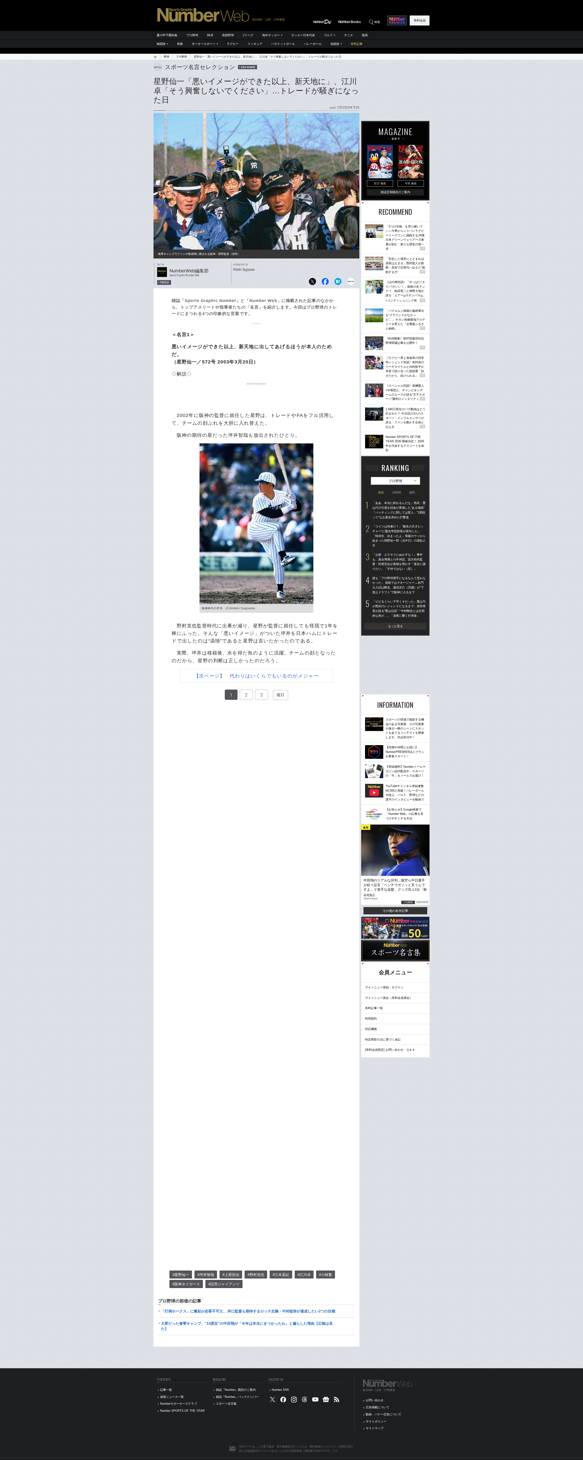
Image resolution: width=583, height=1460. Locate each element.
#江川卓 (304, 1275)
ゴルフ (328, 35)
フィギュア (255, 44)
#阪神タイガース (186, 1284)
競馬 (365, 35)
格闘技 (161, 44)
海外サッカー (271, 35)
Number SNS (280, 1389)
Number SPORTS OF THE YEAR (182, 1410)
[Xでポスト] (312, 283)
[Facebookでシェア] (325, 283)
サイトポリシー (376, 1421)
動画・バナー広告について (383, 1414)
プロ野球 (192, 35)
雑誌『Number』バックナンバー (237, 1397)
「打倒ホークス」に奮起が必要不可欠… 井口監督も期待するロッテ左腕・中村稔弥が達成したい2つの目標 (248, 1311)
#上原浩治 (230, 1275)
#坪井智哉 (205, 1275)
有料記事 (357, 44)
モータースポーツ (203, 44)
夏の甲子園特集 (167, 35)
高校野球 (228, 35)
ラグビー (233, 44)
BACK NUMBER (248, 67)
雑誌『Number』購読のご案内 (236, 1389)
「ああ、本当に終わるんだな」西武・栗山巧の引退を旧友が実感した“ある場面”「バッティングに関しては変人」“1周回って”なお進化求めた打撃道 (399, 510)
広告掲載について (377, 1407)
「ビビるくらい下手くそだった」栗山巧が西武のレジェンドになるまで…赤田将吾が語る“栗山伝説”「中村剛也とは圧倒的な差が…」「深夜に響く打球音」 (399, 608)
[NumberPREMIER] (397, 20)
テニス (348, 35)
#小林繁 (325, 1275)
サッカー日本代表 (303, 35)
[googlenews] (326, 1400)
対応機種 (371, 1029)
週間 (412, 492)
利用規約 (371, 1018)
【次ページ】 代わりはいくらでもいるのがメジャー (256, 675)
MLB (210, 35)
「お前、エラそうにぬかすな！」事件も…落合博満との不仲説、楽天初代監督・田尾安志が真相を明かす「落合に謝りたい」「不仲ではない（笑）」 (399, 561)
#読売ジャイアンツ (224, 1284)
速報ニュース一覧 (172, 1397)
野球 (166, 56)
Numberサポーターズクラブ (178, 1403)
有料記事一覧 (374, 1008)
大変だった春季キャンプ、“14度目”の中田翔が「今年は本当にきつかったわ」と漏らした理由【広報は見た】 (247, 1326)
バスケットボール (283, 44)
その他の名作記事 (395, 911)
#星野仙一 (180, 1275)
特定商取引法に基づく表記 (383, 1039)
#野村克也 (256, 1275)
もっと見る (395, 626)
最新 (381, 492)
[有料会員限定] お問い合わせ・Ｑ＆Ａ (390, 1049)
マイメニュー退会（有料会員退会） (388, 998)
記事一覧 (166, 1389)
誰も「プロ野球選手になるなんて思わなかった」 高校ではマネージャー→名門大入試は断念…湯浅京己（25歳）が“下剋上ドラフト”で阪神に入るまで (399, 585)
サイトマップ (375, 1428)
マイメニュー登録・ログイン (384, 987)
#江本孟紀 (281, 1275)
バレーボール (313, 44)
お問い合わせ (375, 1400)
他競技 (334, 44)
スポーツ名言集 (226, 1403)
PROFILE (164, 282)
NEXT (280, 695)
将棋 (180, 44)
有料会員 (420, 20)
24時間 (396, 492)
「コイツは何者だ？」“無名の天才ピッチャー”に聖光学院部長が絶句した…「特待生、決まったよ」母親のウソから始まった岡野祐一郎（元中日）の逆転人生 (399, 536)
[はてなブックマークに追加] (338, 283)
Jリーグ (248, 35)
